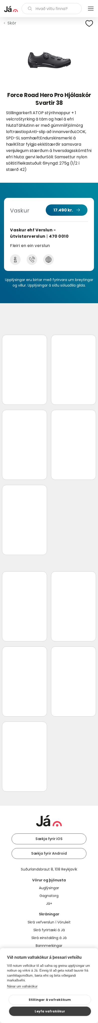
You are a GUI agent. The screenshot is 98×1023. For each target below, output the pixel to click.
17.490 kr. (63, 210)
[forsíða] (11, 9)
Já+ (49, 903)
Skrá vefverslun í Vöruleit (49, 922)
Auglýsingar (49, 887)
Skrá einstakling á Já (49, 937)
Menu (90, 8)
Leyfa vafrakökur (50, 1011)
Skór (12, 23)
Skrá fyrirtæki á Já (49, 930)
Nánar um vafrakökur (22, 986)
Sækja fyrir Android (49, 853)
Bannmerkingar (49, 945)
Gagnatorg (49, 895)
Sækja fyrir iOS (49, 838)
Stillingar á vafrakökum (50, 1000)
